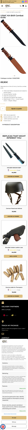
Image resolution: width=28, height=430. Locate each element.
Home (2, 10)
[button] (2, 6)
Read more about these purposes (10, 413)
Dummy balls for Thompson (14, 287)
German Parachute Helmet (14, 208)
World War (16, 10)
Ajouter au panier (16, 108)
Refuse (14, 422)
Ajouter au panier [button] (13, 176)
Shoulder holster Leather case (14, 247)
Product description (12, 124)
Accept (14, 417)
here (6, 330)
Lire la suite (13, 256)
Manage (14, 426)
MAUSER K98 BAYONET (14, 167)
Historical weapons (8, 10)
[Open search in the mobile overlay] (20, 6)
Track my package (10, 325)
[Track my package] (3, 321)
